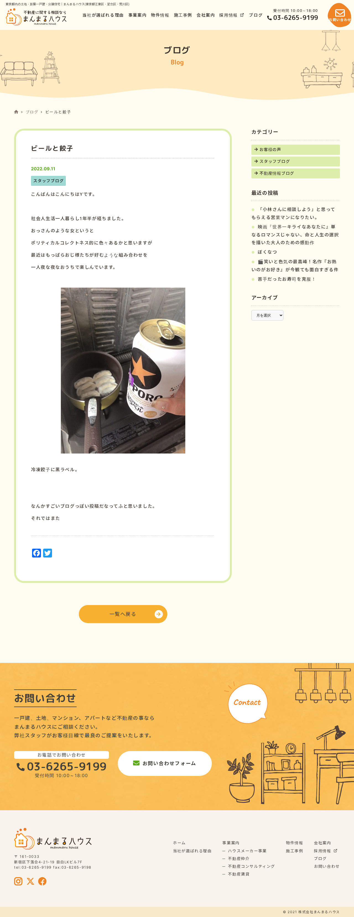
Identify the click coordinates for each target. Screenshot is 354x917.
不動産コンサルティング (251, 866)
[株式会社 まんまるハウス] (36, 16)
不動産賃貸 (238, 874)
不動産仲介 (238, 858)
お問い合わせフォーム (169, 763)
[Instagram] (18, 882)
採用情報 (228, 15)
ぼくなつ (267, 252)
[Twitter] (30, 882)
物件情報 (160, 15)
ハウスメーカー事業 (247, 850)
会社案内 (206, 15)
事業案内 (137, 15)
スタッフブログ (274, 161)
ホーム (179, 842)
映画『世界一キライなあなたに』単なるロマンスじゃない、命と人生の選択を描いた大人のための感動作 (295, 234)
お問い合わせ (327, 866)
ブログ (256, 15)
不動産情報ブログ (276, 173)
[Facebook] (42, 882)
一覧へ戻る (123, 614)
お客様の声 (270, 149)
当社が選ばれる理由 (103, 15)
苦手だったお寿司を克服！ (287, 279)
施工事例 (183, 15)
